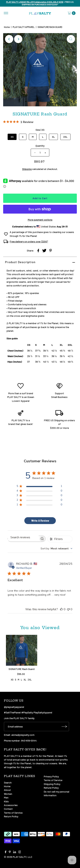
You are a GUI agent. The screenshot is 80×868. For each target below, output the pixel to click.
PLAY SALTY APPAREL (24, 27)
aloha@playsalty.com (22, 734)
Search (8, 782)
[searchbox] (23, 537)
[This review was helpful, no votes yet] (61, 609)
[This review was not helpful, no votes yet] (68, 609)
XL (53, 136)
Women (8, 793)
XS (12, 136)
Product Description (20, 262)
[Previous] (9, 39)
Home (7, 27)
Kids (6, 801)
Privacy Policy (51, 776)
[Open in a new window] (38, 250)
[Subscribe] (64, 726)
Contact (8, 808)
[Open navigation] (6, 13)
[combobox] (56, 548)
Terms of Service (13, 812)
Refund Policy (51, 787)
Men (6, 797)
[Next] (18, 39)
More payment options (40, 219)
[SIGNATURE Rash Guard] (21, 650)
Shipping (27, 168)
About (7, 789)
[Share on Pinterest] (50, 250)
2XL (65, 136)
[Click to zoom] (71, 39)
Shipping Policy (52, 784)
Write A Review (40, 520)
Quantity (40, 145)
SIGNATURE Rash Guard (22, 669)
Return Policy (11, 816)
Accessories (11, 805)
